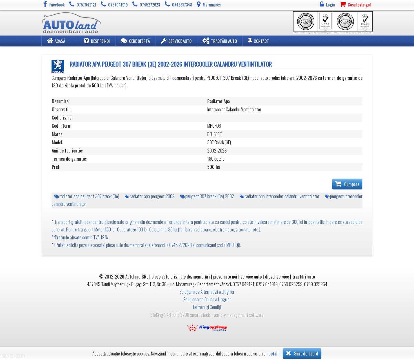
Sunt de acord (305, 353)
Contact (261, 41)
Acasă (60, 41)
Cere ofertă (139, 41)
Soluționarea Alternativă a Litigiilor (207, 291)
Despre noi (100, 41)
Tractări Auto (224, 41)
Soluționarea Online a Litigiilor (207, 299)
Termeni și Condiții (207, 307)
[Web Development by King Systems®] (207, 326)
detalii (274, 354)
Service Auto (180, 41)
